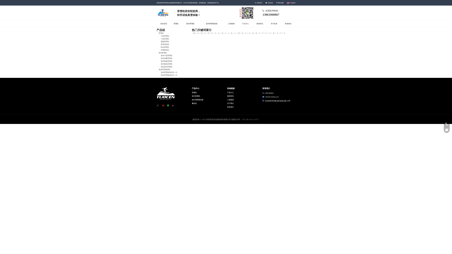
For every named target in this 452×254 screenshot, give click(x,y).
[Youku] (173, 105)
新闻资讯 (230, 96)
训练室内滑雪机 (166, 67)
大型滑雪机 (165, 36)
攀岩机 (194, 103)
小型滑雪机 (165, 39)
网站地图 (281, 3)
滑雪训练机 (165, 44)
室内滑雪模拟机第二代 (169, 75)
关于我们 (230, 103)
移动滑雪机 (165, 47)
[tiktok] (158, 105)
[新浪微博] (163, 105)
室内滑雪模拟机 (164, 69)
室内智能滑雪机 (166, 61)
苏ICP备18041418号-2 (250, 119)
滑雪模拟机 (165, 50)
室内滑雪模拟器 (197, 100)
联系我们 (259, 3)
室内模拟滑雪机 (166, 64)
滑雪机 (161, 33)
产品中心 (230, 92)
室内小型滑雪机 (166, 55)
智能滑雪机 (165, 41)
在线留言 (271, 3)
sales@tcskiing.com (272, 97)
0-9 (194, 33)
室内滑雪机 (163, 53)
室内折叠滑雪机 (166, 58)
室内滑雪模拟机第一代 (169, 72)
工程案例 (230, 100)
